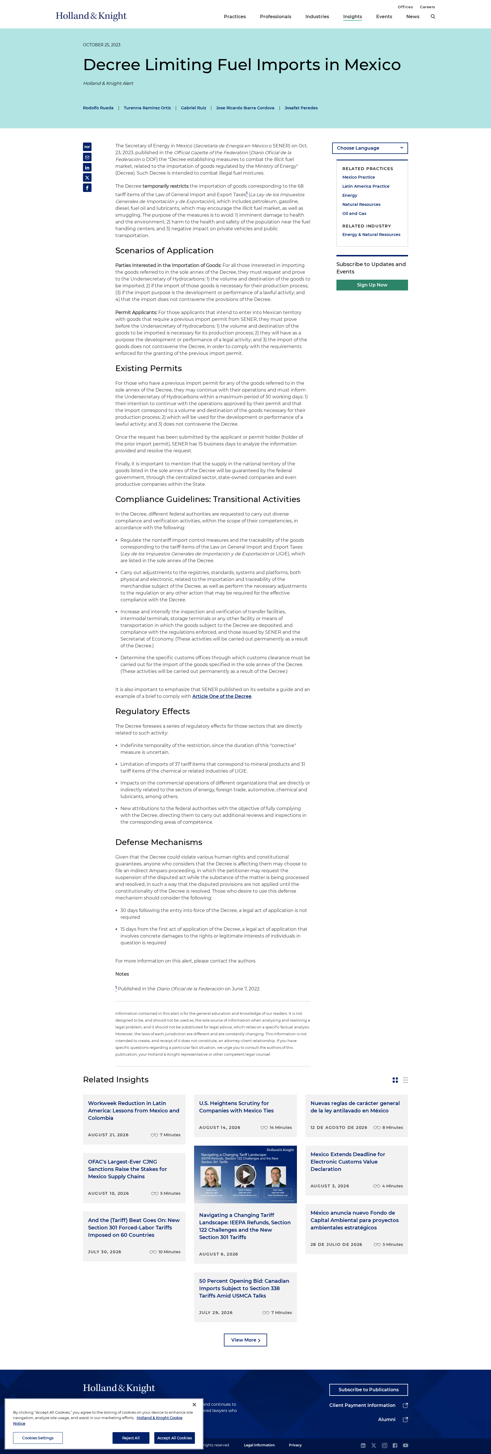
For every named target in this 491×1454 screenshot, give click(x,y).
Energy (349, 195)
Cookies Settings (37, 1437)
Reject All (131, 1437)
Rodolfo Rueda (98, 107)
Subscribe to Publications (369, 1389)
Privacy (295, 1445)
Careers (427, 7)
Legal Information (259, 1445)
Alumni (387, 1419)
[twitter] (373, 1446)
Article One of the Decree (221, 696)
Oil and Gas (354, 213)
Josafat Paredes (301, 107)
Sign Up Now (372, 285)
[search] (433, 16)
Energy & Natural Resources (371, 234)
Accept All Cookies (174, 1437)
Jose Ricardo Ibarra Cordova (245, 107)
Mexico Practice (358, 177)
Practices (235, 16)
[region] (104, 1423)
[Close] (194, 1404)
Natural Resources (361, 204)
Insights (352, 16)
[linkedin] (363, 1446)
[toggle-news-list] (405, 1080)
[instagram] (384, 1446)
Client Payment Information (362, 1405)
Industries (317, 16)
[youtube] (405, 1446)
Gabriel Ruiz (193, 107)
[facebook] (395, 1446)
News (412, 16)
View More (243, 1340)
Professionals (275, 16)
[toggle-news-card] (395, 1080)
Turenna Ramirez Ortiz (147, 107)
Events (384, 16)
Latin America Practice (366, 186)
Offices (405, 7)
